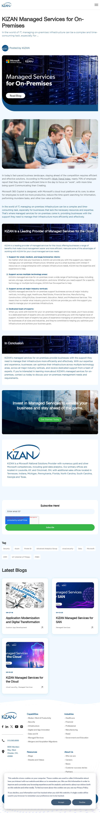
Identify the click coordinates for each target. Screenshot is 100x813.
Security (6, 548)
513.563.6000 (13, 740)
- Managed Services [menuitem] (35, 738)
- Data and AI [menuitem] (32, 734)
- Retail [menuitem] (67, 734)
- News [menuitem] (67, 764)
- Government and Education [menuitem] (76, 738)
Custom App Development (16, 627)
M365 (37, 557)
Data (80, 548)
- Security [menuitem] (31, 722)
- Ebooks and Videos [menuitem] (35, 760)
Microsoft (90, 548)
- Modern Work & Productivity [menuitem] (39, 718)
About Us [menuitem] (68, 752)
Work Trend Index (61, 179)
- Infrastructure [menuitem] (33, 726)
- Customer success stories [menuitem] (75, 768)
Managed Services (63, 627)
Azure (17, 548)
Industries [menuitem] (69, 714)
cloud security (67, 548)
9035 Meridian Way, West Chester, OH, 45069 (13, 751)
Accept (61, 802)
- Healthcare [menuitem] (69, 718)
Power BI (27, 548)
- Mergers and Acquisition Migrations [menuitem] (42, 742)
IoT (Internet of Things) (21, 557)
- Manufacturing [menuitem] (71, 730)
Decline (82, 802)
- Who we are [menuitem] (70, 756)
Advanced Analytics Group (46, 548)
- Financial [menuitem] (68, 722)
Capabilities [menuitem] (32, 714)
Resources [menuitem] (32, 752)
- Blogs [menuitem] (30, 756)
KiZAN (26, 48)
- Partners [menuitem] (68, 772)
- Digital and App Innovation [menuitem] (38, 730)
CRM (5, 557)
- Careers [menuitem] (68, 760)
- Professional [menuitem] (70, 726)
